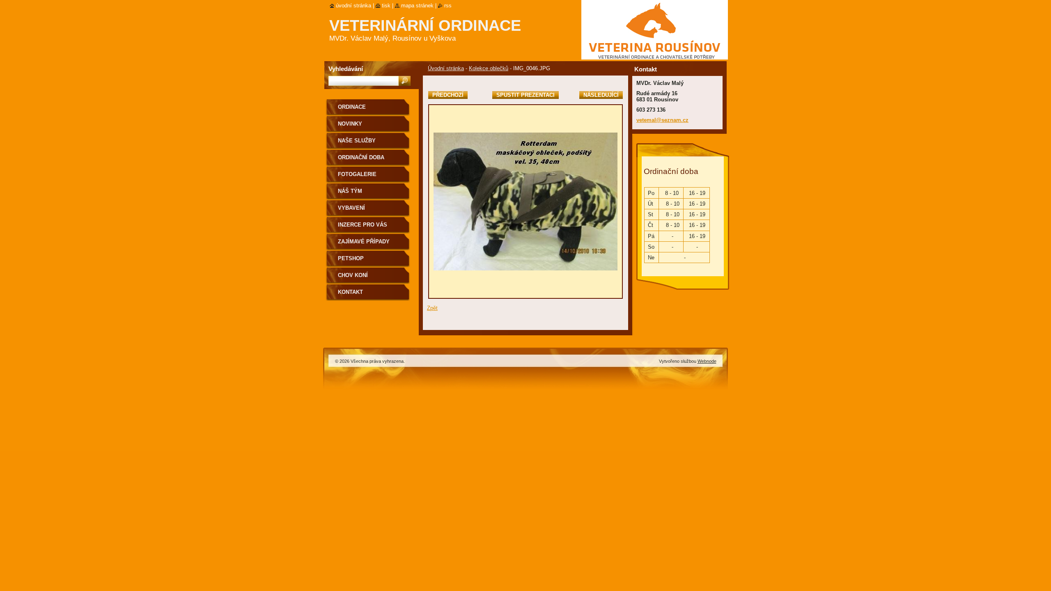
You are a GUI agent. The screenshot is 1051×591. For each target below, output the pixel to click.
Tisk (386, 5)
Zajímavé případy (364, 241)
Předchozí (448, 95)
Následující (601, 95)
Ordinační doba (361, 157)
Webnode (707, 361)
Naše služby (357, 140)
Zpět (432, 308)
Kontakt (350, 292)
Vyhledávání (345, 68)
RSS (448, 5)
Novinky (350, 124)
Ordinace (352, 107)
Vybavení (351, 208)
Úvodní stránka (446, 68)
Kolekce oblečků (488, 68)
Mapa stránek (417, 5)
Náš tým (350, 191)
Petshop (351, 258)
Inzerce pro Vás (362, 225)
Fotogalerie (357, 174)
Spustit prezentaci (525, 95)
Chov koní (353, 275)
